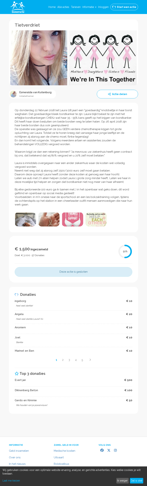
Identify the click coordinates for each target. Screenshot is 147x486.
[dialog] (73, 476)
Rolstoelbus (61, 464)
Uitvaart (59, 457)
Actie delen (119, 94)
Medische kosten (64, 450)
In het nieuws (17, 464)
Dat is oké (136, 480)
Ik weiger (122, 480)
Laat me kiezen (11, 480)
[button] (89, 7)
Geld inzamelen (19, 450)
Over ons (14, 457)
